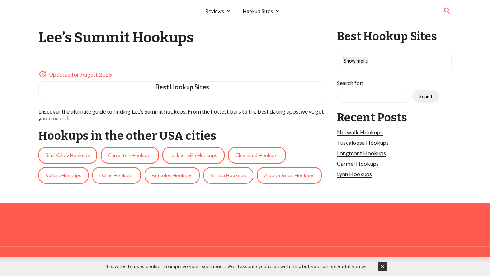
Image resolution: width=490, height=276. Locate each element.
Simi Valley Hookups (68, 155)
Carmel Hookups (358, 163)
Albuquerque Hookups (289, 175)
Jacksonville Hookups (193, 155)
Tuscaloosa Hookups (363, 142)
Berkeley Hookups (172, 175)
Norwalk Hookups (360, 132)
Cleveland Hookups (257, 155)
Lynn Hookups (354, 173)
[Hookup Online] (119, 11)
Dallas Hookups (116, 175)
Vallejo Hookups (63, 175)
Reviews (214, 11)
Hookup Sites (258, 11)
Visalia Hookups (228, 175)
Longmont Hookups (361, 153)
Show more (356, 61)
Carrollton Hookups (130, 155)
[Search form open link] (447, 10)
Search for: (350, 82)
